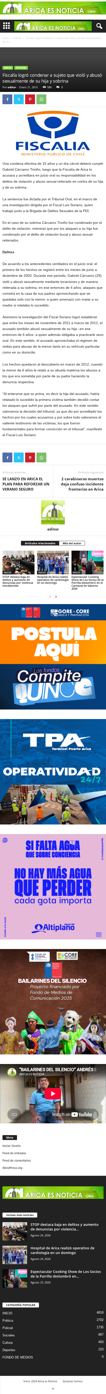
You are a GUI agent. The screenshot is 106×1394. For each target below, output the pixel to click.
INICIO (17, 38)
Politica (7, 1320)
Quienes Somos (73, 1381)
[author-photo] (53, 512)
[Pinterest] (30, 99)
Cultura (7, 1342)
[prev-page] (50, 596)
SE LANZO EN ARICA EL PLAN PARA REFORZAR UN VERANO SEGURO (25, 484)
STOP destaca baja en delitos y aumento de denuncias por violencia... (65, 1226)
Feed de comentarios (16, 1160)
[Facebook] (7, 99)
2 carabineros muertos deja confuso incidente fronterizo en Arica (82, 484)
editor (12, 87)
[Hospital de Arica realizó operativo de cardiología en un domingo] (53, 562)
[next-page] (55, 596)
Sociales (8, 1335)
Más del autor (72, 543)
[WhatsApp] (41, 99)
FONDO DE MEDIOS (17, 1357)
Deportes (8, 1350)
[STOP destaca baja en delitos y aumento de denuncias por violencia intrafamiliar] (18, 562)
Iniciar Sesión (11, 1146)
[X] (19, 99)
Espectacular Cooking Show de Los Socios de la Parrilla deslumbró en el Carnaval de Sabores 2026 (87, 582)
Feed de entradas (14, 1153)
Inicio (5, 38)
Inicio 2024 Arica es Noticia (40, 1381)
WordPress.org (12, 1168)
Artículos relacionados (40, 543)
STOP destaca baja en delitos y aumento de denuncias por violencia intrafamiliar (17, 581)
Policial (21, 67)
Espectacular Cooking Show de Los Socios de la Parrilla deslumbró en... (66, 1274)
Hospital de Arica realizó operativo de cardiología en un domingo (53, 579)
